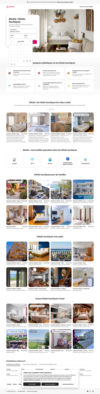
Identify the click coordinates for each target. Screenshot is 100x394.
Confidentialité (21, 391)
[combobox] (23, 31)
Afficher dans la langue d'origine (65, 2)
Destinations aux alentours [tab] (13, 364)
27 (24, 61)
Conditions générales (32, 391)
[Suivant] (52, 109)
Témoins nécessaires (50, 384)
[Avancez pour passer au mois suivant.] (29, 41)
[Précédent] (47, 109)
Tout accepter (32, 384)
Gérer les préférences (68, 384)
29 (30, 61)
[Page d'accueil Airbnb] (10, 6)
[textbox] (16, 37)
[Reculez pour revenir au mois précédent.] (11, 41)
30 (11, 64)
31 (14, 64)
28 (27, 61)
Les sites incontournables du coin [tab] (48, 364)
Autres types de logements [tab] (30, 364)
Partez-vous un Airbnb (86, 6)
